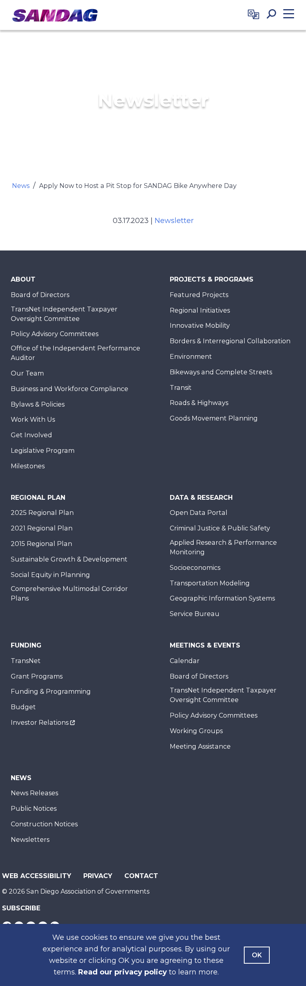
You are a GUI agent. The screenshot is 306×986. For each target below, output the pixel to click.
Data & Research (201, 497)
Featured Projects (199, 295)
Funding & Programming (51, 691)
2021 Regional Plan (42, 528)
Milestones (28, 466)
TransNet (26, 661)
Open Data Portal (199, 512)
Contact (141, 876)
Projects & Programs (211, 279)
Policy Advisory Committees (54, 334)
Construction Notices (44, 824)
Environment (191, 356)
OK (257, 955)
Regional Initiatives (200, 310)
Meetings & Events (205, 645)
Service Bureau (195, 614)
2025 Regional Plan (42, 512)
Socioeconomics (195, 567)
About (23, 279)
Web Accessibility (36, 876)
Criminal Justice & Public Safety (220, 528)
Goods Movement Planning (214, 418)
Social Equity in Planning (50, 575)
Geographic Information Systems (222, 598)
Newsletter (174, 220)
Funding (26, 645)
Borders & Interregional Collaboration (230, 341)
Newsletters (30, 839)
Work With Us (33, 419)
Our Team (27, 373)
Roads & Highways (199, 403)
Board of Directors (40, 295)
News (20, 186)
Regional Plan (38, 497)
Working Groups (196, 731)
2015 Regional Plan (41, 544)
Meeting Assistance (200, 746)
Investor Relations (40, 722)
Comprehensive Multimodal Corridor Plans (69, 593)
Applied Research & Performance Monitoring (223, 547)
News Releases (34, 793)
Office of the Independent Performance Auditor (75, 353)
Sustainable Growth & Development (69, 559)
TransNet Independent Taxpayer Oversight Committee (64, 314)
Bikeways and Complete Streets (221, 372)
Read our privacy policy (122, 972)
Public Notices (34, 808)
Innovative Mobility (200, 325)
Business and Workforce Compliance (69, 389)
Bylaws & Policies (38, 404)
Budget (23, 707)
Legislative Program (43, 450)
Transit (181, 387)
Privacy (97, 876)
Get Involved (31, 435)
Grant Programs (37, 676)
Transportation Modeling (210, 583)
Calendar (185, 661)
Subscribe (21, 908)
